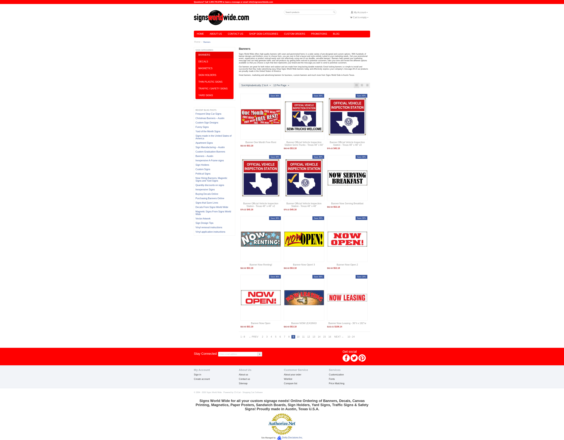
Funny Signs (202, 127)
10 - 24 (351, 337)
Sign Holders (202, 165)
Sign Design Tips (204, 223)
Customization (336, 374)
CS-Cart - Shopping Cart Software (248, 392)
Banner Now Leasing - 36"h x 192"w (347, 323)
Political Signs (202, 173)
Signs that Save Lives (206, 203)
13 (314, 337)
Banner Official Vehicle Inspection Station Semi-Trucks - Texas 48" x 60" (304, 143)
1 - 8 (242, 337)
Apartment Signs (204, 143)
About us (243, 374)
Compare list (290, 383)
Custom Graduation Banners (210, 151)
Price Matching (336, 383)
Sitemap (243, 383)
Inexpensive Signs (205, 189)
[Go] (259, 354)
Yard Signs (205, 95)
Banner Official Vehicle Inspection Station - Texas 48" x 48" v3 (347, 143)
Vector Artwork (202, 218)
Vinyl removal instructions (208, 227)
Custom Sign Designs (206, 122)
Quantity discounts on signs (209, 185)
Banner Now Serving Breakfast (347, 203)
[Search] (334, 12)
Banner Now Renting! (261, 264)
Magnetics (205, 68)
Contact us (244, 379)
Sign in (197, 374)
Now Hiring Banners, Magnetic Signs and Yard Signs (211, 179)
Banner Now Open (260, 323)
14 (319, 337)
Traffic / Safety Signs (213, 88)
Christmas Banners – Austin (209, 118)
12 (308, 337)
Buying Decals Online (206, 194)
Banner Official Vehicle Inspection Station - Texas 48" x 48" (304, 204)
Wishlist (288, 379)
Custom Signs (202, 169)
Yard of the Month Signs (207, 131)
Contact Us (235, 34)
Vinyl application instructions (210, 232)
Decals (203, 61)
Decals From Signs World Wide (211, 207)
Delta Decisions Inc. (292, 437)
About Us (216, 34)
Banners (204, 55)
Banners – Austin (204, 156)
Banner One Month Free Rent (260, 142)
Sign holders (207, 75)
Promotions (319, 34)
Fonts (332, 379)
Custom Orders (294, 34)
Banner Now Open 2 (347, 264)
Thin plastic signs (210, 82)
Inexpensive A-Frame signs (209, 160)
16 (329, 337)
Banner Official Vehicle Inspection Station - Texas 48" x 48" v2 (260, 204)
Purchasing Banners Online (209, 198)
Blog (336, 34)
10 (298, 337)
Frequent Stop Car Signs (208, 114)
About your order (292, 374)
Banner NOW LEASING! (304, 323)
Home (200, 34)
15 (324, 337)
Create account (202, 379)
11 (303, 337)
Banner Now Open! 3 (304, 264)
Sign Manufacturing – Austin (210, 147)
